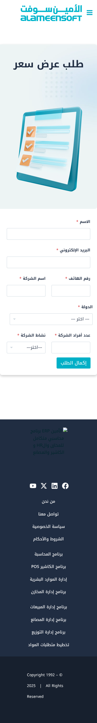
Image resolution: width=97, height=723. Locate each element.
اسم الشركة (32, 278)
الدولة (85, 307)
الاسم (83, 221)
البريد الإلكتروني (73, 250)
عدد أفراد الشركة (72, 335)
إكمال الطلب (73, 363)
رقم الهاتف (77, 278)
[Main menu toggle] (89, 12)
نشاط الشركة (31, 335)
